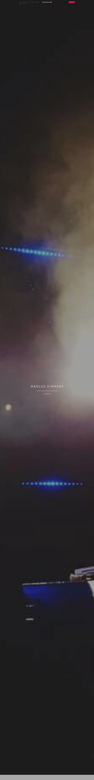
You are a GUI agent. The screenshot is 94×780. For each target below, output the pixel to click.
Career (20, 3)
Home (20, 2)
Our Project (33, 2)
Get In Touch (24, 3)
